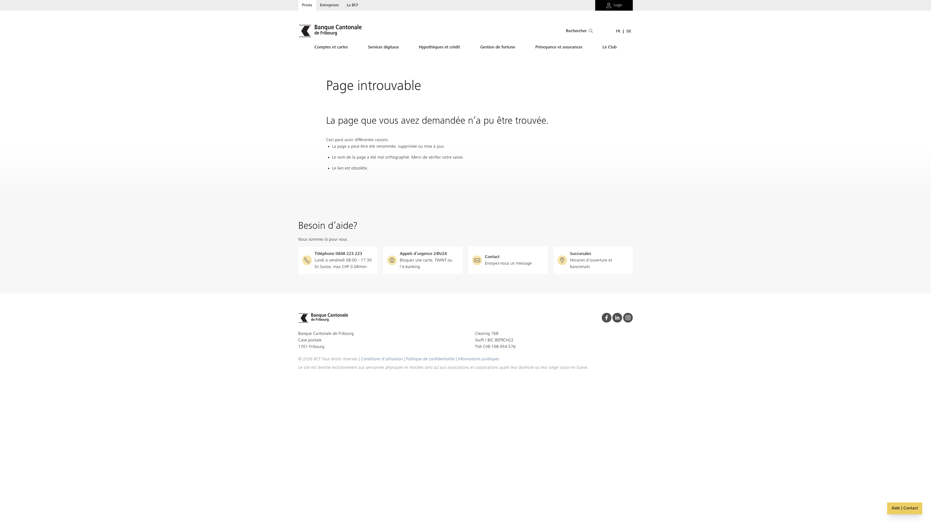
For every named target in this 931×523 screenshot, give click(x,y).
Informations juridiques (478, 359)
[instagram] (628, 318)
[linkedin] (617, 318)
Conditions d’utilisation (382, 359)
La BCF (352, 5)
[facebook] (606, 318)
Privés (307, 5)
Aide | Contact (904, 508)
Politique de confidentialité (430, 359)
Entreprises (329, 5)
